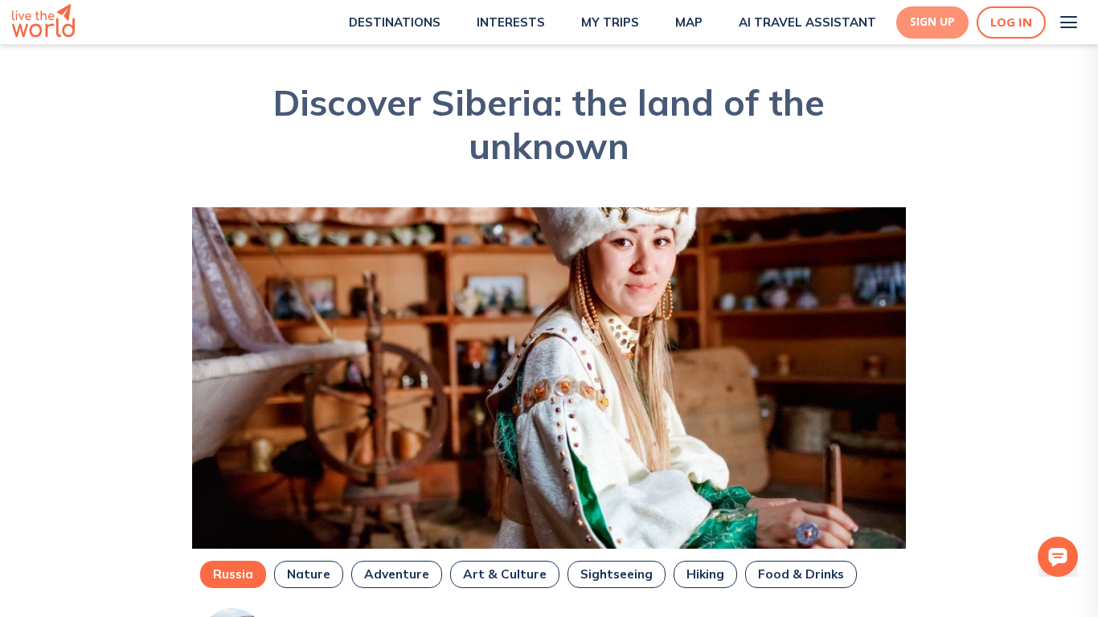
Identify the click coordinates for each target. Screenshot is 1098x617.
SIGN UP (932, 21)
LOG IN (1011, 22)
